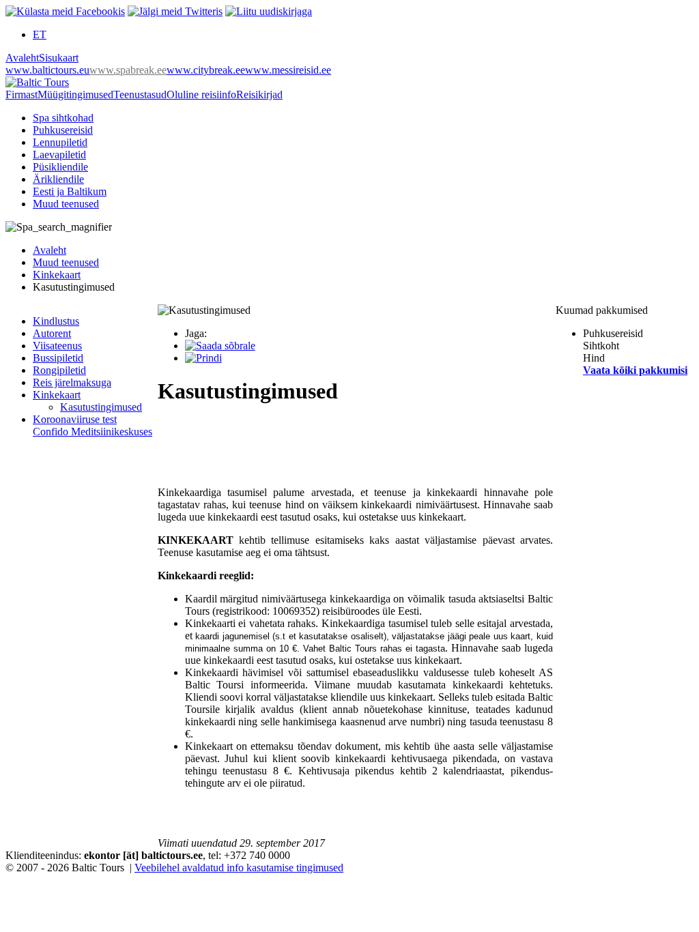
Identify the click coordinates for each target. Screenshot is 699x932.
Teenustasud (140, 94)
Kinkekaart (57, 274)
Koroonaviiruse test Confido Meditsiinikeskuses (92, 425)
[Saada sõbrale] (220, 345)
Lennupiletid (60, 142)
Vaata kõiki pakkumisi (635, 370)
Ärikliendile (58, 179)
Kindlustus (56, 321)
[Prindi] (203, 358)
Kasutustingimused (101, 407)
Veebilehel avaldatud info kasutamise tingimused (238, 867)
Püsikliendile (60, 167)
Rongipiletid (59, 370)
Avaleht (22, 57)
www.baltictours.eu (47, 70)
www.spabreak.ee (128, 70)
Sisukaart (59, 57)
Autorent (52, 333)
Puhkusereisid (63, 130)
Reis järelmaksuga (72, 382)
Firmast (21, 94)
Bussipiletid (58, 358)
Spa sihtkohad (63, 117)
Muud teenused (66, 203)
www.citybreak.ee (206, 70)
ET (39, 34)
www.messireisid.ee (288, 70)
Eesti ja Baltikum (69, 191)
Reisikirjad (259, 94)
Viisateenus (57, 345)
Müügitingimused (75, 94)
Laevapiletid (59, 154)
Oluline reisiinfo (201, 94)
